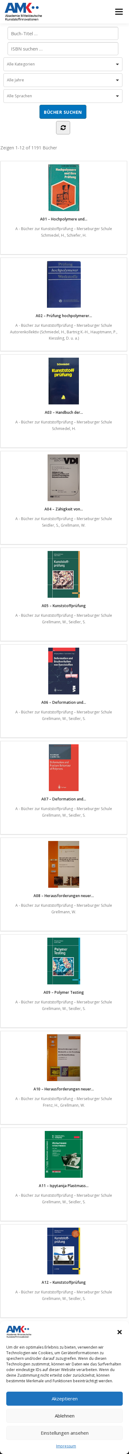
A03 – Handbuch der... (64, 412)
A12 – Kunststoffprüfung (64, 1282)
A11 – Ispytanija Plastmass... (64, 1185)
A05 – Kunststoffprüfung (64, 605)
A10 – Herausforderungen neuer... (64, 1089)
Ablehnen (65, 1416)
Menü (118, 11)
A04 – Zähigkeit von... (63, 509)
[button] (119, 1332)
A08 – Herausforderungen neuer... (64, 895)
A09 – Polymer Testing (64, 992)
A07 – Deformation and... (63, 799)
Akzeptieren (65, 1398)
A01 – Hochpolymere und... (63, 219)
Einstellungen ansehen (65, 1433)
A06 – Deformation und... (63, 702)
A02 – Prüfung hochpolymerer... (64, 315)
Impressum (66, 1446)
